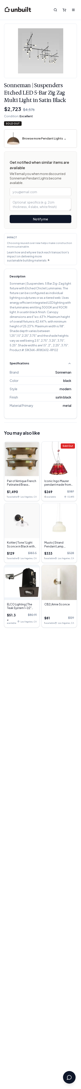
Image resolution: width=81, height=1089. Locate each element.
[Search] (55, 10)
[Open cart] (64, 10)
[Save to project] (70, 31)
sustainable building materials (27, 260)
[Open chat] (69, 1077)
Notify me (40, 219)
